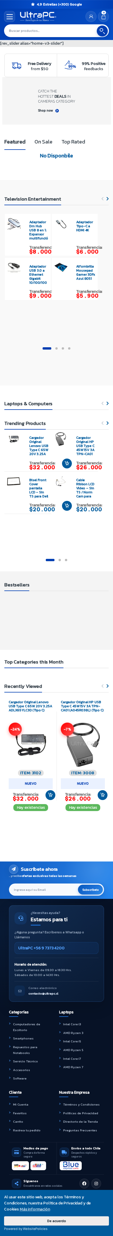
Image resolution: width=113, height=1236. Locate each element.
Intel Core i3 (72, 1024)
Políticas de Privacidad (80, 1113)
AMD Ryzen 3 (73, 1032)
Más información (35, 1209)
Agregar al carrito (48, 795)
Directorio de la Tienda (80, 1121)
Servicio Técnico (25, 1061)
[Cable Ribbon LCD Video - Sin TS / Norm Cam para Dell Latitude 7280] (63, 481)
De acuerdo (56, 1221)
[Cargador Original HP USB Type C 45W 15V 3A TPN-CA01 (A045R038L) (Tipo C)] (63, 439)
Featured (14, 142)
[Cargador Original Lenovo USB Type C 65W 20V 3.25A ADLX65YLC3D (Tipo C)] (16, 439)
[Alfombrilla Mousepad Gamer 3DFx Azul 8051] (63, 267)
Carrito (18, 1121)
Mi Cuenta (20, 1104)
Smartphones (23, 1038)
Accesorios (21, 1070)
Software (20, 1078)
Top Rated (73, 142)
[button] (47, 348)
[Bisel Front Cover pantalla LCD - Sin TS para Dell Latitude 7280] (16, 481)
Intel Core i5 (72, 1041)
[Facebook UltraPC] (84, 1183)
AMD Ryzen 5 (73, 1050)
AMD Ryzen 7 (73, 1067)
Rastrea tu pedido (27, 1130)
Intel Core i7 (72, 1058)
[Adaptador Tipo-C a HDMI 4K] (63, 223)
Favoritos (20, 1113)
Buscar (102, 31)
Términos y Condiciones (81, 1104)
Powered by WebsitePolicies (25, 1229)
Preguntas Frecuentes (80, 1130)
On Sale (43, 142)
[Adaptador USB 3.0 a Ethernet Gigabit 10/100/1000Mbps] (16, 267)
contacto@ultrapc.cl (43, 993)
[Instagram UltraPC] (96, 1183)
